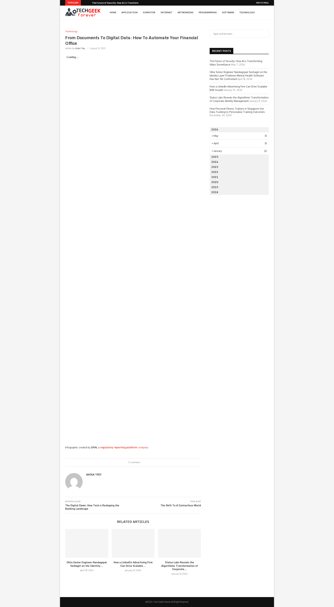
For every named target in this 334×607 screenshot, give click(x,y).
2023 (214, 167)
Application (129, 12)
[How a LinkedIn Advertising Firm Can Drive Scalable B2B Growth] (133, 543)
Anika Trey (80, 48)
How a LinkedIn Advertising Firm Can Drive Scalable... (133, 564)
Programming (208, 12)
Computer (149, 12)
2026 (214, 129)
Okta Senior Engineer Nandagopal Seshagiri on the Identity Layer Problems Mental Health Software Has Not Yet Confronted (238, 75)
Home (113, 12)
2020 (214, 182)
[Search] (267, 13)
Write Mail (262, 2)
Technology (247, 12)
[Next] (89, 3)
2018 (214, 192)
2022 (214, 172)
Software (228, 12)
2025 (214, 157)
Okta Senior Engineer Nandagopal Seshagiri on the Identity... (87, 564)
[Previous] (84, 3)
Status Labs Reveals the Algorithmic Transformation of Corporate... (179, 565)
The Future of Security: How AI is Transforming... (117, 3)
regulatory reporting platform (118, 447)
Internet (166, 12)
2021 (214, 177)
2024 (214, 162)
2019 (214, 187)
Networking (185, 12)
